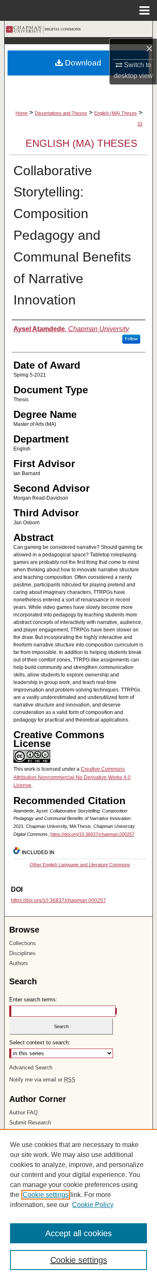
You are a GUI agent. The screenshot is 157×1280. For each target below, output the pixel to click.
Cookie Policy (92, 1204)
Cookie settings (46, 1194)
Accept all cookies (78, 1233)
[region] (78, 1204)
